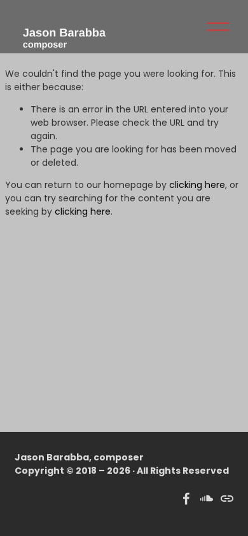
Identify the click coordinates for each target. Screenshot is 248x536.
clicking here (197, 184)
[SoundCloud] (206, 498)
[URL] (227, 498)
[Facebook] (186, 498)
